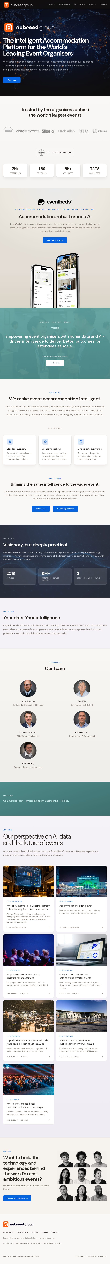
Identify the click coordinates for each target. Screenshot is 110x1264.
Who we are (79, 4)
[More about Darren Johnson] (28, 719)
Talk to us (12, 80)
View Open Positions (15, 1198)
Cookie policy (8, 1243)
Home (52, 4)
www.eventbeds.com (47, 1238)
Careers (103, 4)
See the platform (55, 240)
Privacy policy (36, 1243)
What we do (64, 4)
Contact (54, 1232)
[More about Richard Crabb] (82, 719)
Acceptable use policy (53, 1243)
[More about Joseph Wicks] (28, 688)
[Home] (18, 5)
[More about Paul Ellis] (82, 688)
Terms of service (22, 1243)
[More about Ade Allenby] (28, 750)
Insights (92, 4)
